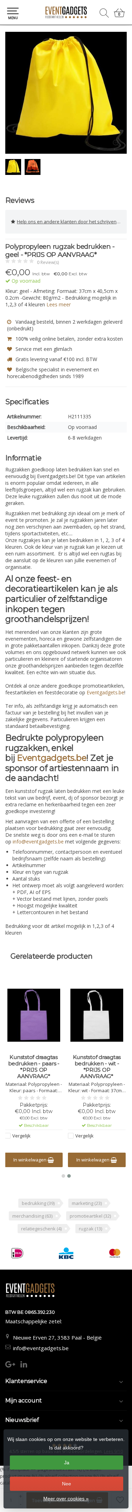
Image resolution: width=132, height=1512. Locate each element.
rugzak (90, 1228)
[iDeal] (17, 1253)
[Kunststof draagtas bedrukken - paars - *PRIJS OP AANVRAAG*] (34, 1015)
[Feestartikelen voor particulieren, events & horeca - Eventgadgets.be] (66, 12)
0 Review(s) (48, 262)
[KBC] (66, 1253)
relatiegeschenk (41, 1228)
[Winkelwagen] (119, 15)
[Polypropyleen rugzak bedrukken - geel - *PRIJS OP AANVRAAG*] (66, 93)
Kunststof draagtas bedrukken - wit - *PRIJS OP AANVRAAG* (97, 1066)
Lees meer (58, 304)
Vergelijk (21, 1135)
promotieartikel (90, 1216)
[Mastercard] (115, 1253)
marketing (87, 1203)
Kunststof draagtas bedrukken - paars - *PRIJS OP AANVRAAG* (33, 1066)
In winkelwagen (30, 1160)
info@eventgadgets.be (41, 1348)
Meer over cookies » (66, 1498)
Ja (66, 1462)
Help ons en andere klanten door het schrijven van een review (72, 221)
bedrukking (38, 1203)
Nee (66, 1484)
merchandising (32, 1216)
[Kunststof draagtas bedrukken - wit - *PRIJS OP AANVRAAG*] (97, 1015)
